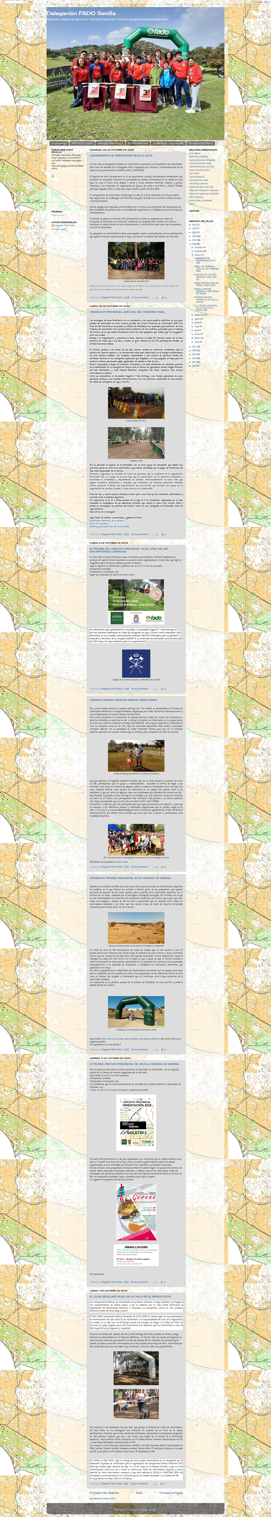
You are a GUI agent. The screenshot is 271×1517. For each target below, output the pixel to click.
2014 (194, 358)
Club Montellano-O (197, 177)
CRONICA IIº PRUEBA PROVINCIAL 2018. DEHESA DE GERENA (130, 878)
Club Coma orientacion (198, 156)
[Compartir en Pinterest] (165, 297)
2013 (194, 362)
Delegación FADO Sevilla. (81, 13)
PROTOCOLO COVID (82, 143)
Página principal (59, 143)
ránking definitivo (151, 1038)
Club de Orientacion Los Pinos (201, 166)
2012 (194, 366)
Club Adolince (194, 153)
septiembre (199, 315)
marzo (197, 334)
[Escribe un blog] (157, 297)
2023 (194, 224)
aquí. (117, 1081)
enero (197, 342)
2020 (194, 236)
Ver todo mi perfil (59, 229)
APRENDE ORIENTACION (110, 143)
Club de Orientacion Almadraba (202, 160)
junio (196, 322)
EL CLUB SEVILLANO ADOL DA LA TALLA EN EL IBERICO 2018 (130, 1296)
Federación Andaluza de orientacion (203, 190)
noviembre (199, 251)
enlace (131, 574)
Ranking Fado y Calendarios (200, 200)
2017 (194, 346)
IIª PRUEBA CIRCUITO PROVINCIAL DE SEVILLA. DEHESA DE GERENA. (134, 1064)
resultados (133, 1038)
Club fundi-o (194, 173)
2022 (194, 228)
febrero (197, 338)
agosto (197, 319)
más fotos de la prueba (112, 1038)
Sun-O (191, 204)
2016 (194, 350)
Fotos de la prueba (99, 523)
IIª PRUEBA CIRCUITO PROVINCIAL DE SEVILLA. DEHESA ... (206, 299)
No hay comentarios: (141, 297)
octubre (197, 255)
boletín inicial (116, 286)
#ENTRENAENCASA (138, 143)
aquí (116, 571)
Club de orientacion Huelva (200, 163)
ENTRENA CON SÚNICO (201, 143)
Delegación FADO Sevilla (64, 225)
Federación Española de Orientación (203, 193)
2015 (194, 354)
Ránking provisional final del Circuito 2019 (109, 526)
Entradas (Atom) (109, 1498)
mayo (197, 326)
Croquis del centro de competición (106, 1090)
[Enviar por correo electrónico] (154, 297)
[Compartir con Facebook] (162, 297)
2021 (194, 232)
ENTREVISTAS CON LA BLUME (168, 143)
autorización (150, 286)
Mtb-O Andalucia (196, 197)
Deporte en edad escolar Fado (201, 187)
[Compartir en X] (160, 297)
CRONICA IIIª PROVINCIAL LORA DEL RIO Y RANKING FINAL (127, 312)
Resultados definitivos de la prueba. (107, 520)
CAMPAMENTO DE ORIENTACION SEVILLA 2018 (121, 155)
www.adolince (101, 810)
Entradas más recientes (104, 1493)
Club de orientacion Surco (199, 170)
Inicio (139, 1493)
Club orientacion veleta (198, 180)
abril (196, 330)
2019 (194, 240)
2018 (194, 244)
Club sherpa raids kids (198, 183)
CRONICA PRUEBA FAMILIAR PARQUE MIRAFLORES (123, 700)
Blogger (153, 1509)
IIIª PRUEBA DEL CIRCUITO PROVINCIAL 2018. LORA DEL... (205, 277)
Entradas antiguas (171, 1493)
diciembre (198, 247)
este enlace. (122, 862)
